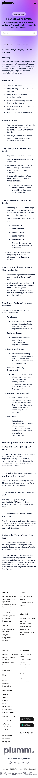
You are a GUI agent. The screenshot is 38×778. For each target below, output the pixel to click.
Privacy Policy (7, 706)
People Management (9, 596)
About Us (5, 697)
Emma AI (5, 641)
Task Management (8, 616)
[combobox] (17, 33)
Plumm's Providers (26, 665)
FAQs (4, 703)
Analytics (5, 635)
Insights (26, 45)
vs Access (5, 724)
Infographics (6, 686)
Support (22, 678)
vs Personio (6, 739)
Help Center (7, 45)
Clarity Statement (8, 712)
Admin (17, 45)
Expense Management (27, 602)
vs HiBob (5, 730)
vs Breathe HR (7, 721)
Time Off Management (9, 613)
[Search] (35, 33)
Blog (4, 675)
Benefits (22, 605)
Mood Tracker (24, 629)
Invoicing (23, 599)
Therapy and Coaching (27, 618)
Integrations (6, 638)
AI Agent (5, 694)
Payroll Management (26, 596)
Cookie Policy (7, 709)
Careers (5, 700)
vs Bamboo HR (7, 736)
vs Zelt (4, 733)
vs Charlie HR (6, 727)
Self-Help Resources (26, 626)
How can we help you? (19, 23)
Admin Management (9, 610)
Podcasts (5, 683)
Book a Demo (24, 668)
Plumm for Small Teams (10, 654)
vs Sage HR (6, 742)
